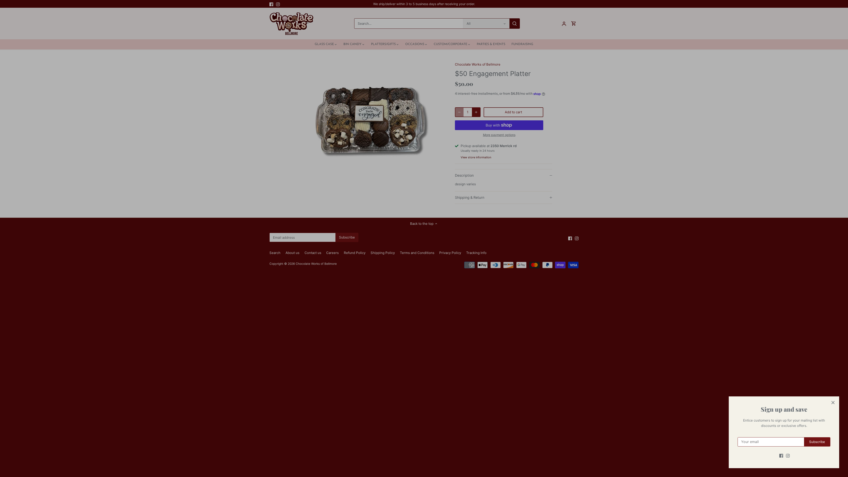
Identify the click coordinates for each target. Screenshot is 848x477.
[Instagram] (788, 455)
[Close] (833, 402)
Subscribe (817, 442)
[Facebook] (781, 455)
